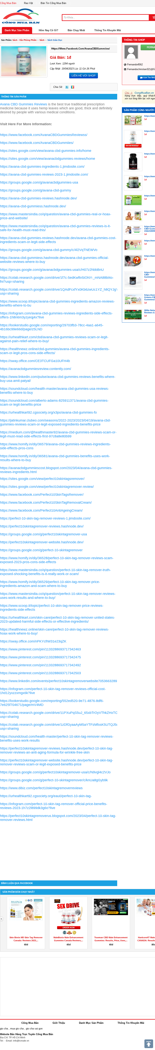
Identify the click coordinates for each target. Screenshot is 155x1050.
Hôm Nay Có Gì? (48, 30)
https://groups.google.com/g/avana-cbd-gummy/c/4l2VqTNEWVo (48, 250)
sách (42, 40)
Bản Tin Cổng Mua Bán (53, 3)
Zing (72, 87)
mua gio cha (17, 1028)
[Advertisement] (58, 848)
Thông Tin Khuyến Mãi (107, 30)
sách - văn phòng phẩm (24, 40)
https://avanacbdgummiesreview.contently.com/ (35, 369)
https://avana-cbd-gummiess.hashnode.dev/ (33, 206)
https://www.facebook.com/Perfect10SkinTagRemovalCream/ (46, 502)
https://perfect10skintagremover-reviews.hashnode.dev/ (42, 526)
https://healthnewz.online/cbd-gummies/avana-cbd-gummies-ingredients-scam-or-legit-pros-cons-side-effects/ (54, 351)
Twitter (66, 87)
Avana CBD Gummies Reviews (23, 104)
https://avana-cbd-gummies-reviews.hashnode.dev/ (38, 198)
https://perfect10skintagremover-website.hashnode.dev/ (42, 542)
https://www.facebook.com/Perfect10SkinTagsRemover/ (42, 494)
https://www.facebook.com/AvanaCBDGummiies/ (80, 48)
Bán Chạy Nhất (76, 30)
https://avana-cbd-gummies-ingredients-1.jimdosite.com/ (42, 166)
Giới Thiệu (59, 1022)
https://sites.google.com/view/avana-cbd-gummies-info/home (45, 151)
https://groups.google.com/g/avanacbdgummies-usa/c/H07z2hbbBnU (52, 270)
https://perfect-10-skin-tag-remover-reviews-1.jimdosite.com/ (45, 518)
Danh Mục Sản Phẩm (17, 30)
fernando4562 (135, 64)
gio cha (4, 1028)
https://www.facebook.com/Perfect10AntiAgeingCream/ (41, 510)
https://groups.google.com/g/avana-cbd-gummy (35, 190)
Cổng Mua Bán (8, 3)
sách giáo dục (54, 40)
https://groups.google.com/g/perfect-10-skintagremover (41, 550)
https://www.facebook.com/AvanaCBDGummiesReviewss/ (43, 135)
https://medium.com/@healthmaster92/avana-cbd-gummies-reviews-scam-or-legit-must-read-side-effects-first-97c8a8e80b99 (58, 434)
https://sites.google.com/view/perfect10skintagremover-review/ (47, 487)
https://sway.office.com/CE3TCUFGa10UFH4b (35, 361)
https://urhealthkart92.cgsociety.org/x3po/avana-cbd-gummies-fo (48, 412)
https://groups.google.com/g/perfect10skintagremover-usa (43, 534)
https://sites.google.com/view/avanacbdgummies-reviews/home (47, 159)
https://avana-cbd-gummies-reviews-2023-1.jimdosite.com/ (44, 174)
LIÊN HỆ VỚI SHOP (83, 75)
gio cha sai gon (34, 1028)
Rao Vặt (28, 3)
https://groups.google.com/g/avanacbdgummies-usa (39, 182)
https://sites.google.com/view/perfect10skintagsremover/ (42, 479)
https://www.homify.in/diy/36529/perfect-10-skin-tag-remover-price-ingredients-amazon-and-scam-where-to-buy (50, 584)
